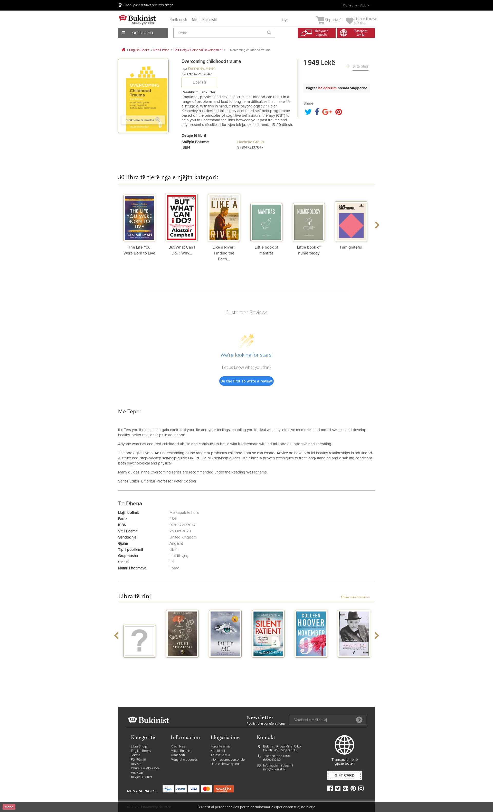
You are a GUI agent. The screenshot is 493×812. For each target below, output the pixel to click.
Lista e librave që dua (226, 764)
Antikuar (137, 772)
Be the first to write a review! (247, 381)
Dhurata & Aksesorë (145, 768)
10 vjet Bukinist (141, 777)
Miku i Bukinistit (204, 20)
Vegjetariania (139, 662)
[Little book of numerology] (309, 217)
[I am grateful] (351, 217)
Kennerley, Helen (201, 68)
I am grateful (351, 247)
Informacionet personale (228, 759)
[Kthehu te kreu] (123, 50)
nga (184, 68)
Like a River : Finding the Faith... (224, 253)
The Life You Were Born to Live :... (139, 253)
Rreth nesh (178, 20)
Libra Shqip (139, 746)
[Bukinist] (137, 19)
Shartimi (354, 662)
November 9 (311, 662)
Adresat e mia (220, 755)
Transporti (178, 755)
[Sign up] (359, 720)
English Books (141, 751)
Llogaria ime (225, 738)
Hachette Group (250, 142)
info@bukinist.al (274, 769)
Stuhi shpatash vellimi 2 (182, 664)
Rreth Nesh (179, 746)
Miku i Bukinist (181, 751)
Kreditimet (218, 751)
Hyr (285, 20)
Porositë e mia (221, 746)
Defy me (225, 662)
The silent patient (268, 664)
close (9, 807)
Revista (136, 764)
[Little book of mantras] (266, 217)
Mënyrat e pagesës (184, 759)
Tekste (135, 755)
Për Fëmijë (138, 759)
